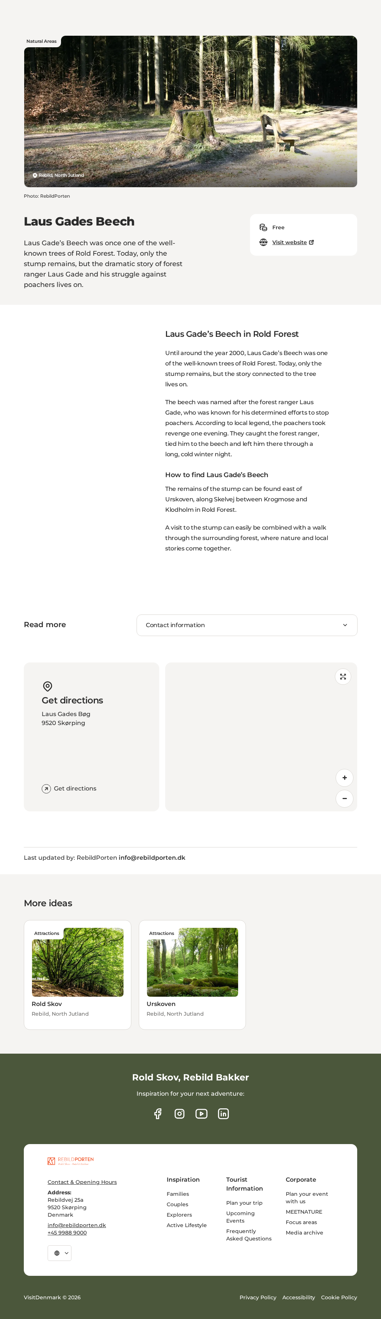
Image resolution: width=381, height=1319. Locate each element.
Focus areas (301, 1222)
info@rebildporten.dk (77, 1225)
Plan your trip (244, 1203)
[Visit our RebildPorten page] (157, 1113)
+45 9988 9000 (67, 1232)
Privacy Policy (258, 1297)
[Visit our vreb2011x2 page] (201, 1113)
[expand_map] (343, 676)
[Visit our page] (179, 1113)
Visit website (289, 242)
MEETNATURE (304, 1211)
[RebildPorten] (70, 1161)
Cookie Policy (339, 1297)
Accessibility (298, 1297)
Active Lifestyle (187, 1225)
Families (178, 1194)
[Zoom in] (344, 778)
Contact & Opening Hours (82, 1182)
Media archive (304, 1232)
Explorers (179, 1214)
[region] (261, 736)
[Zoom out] (344, 799)
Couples (177, 1204)
